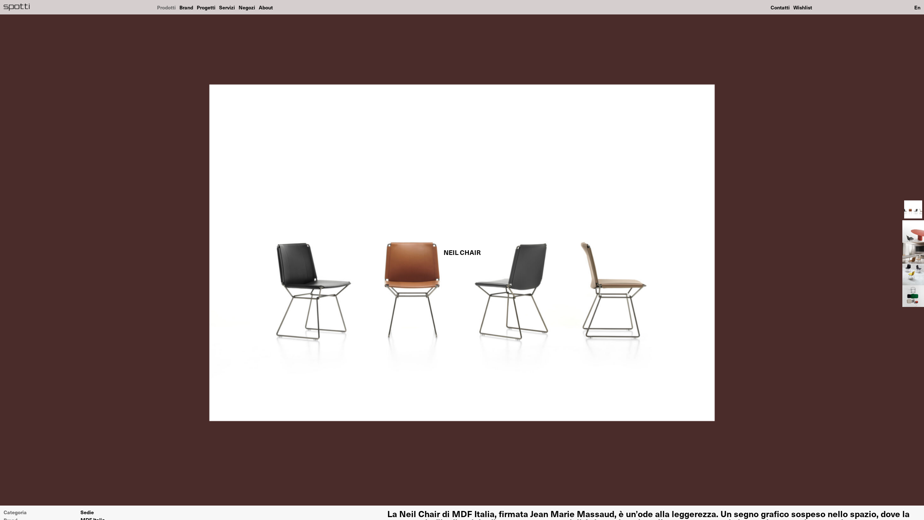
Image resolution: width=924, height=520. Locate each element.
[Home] (17, 7)
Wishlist (802, 7)
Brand (186, 7)
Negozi (247, 7)
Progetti (206, 7)
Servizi (227, 7)
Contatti (780, 7)
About (266, 7)
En (917, 7)
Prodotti (166, 7)
